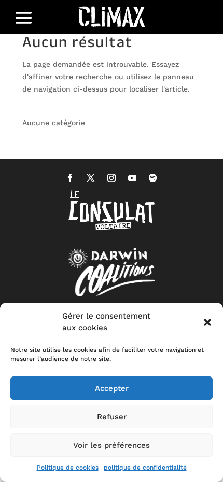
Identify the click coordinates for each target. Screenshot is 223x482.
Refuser (112, 416)
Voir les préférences (111, 445)
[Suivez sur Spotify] (153, 178)
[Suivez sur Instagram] (111, 178)
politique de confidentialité (145, 467)
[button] (207, 322)
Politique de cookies (68, 467)
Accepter (112, 388)
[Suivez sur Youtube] (132, 178)
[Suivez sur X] (90, 178)
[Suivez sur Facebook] (70, 178)
